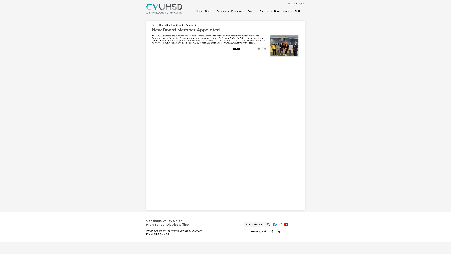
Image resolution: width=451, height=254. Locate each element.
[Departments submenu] (283, 11)
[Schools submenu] (223, 11)
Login (277, 231)
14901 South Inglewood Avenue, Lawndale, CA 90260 (174, 231)
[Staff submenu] (299, 11)
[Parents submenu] (266, 11)
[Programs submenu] (238, 11)
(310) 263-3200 (162, 234)
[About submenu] (210, 11)
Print (263, 49)
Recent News (158, 25)
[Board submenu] (253, 11)
